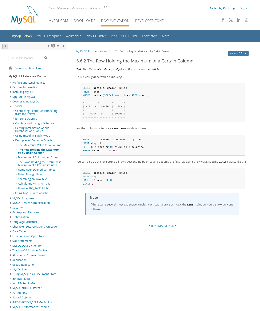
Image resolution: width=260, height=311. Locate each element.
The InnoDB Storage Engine (29, 250)
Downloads (84, 20)
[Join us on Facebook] (221, 21)
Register (244, 8)
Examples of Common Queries (34, 140)
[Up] (58, 46)
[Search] (46, 58)
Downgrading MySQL (25, 101)
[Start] (53, 46)
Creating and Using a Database (35, 123)
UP (166, 226)
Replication (19, 260)
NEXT (172, 226)
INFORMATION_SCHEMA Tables (32, 302)
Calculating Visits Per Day (34, 183)
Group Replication (23, 264)
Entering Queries (26, 118)
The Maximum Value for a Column (39, 145)
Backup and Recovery (26, 212)
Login (233, 8)
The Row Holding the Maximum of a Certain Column (39, 151)
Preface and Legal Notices (28, 82)
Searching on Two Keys (32, 179)
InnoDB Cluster (22, 279)
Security (17, 207)
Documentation (115, 20)
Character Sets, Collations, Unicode (34, 226)
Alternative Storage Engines (30, 255)
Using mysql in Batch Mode (32, 135)
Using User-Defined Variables (36, 169)
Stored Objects (21, 297)
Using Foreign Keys (30, 174)
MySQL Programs (23, 198)
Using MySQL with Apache (32, 193)
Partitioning (19, 292)
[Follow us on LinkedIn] (237, 21)
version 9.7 (236, 53)
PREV (153, 226)
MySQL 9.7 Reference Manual (92, 51)
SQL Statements (22, 241)
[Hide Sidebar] (5, 46)
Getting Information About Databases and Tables (32, 129)
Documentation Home (28, 68)
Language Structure (24, 222)
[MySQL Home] (25, 15)
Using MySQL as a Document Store (34, 274)
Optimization (20, 217)
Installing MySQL (23, 92)
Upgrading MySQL (23, 96)
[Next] (63, 46)
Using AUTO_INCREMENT (34, 188)
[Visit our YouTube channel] (245, 21)
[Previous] (48, 46)
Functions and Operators (28, 236)
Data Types (19, 231)
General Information (25, 87)
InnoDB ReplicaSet (24, 283)
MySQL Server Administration (31, 203)
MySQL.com (58, 20)
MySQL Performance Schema (30, 307)
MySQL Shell (20, 269)
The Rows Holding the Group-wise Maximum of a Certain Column (39, 163)
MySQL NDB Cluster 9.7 (27, 288)
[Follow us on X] (229, 21)
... (111, 51)
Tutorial (17, 106)
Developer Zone (149, 20)
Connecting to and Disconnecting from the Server (36, 112)
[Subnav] (10, 87)
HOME (160, 226)
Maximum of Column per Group (38, 157)
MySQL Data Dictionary (26, 245)
